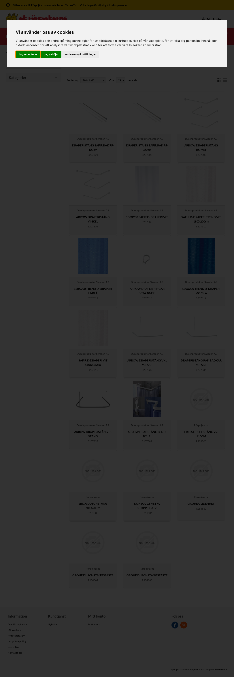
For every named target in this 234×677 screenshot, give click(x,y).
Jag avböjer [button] (51, 54)
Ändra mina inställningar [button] (80, 54)
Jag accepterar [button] (28, 54)
